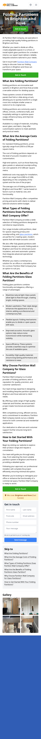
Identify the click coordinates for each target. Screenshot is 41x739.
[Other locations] (30, 5)
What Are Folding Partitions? (16, 553)
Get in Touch (20, 75)
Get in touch (20, 29)
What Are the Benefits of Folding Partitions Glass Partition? (17, 570)
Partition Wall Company (27, 62)
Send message (20, 540)
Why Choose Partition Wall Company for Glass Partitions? (19, 577)
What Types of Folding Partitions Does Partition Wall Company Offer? (20, 564)
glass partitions (26, 234)
